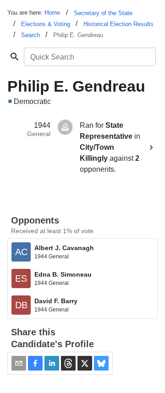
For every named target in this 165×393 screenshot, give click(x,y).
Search (30, 35)
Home (52, 12)
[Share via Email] (18, 363)
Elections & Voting (45, 24)
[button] (35, 363)
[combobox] (89, 56)
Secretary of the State (103, 13)
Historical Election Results (118, 24)
